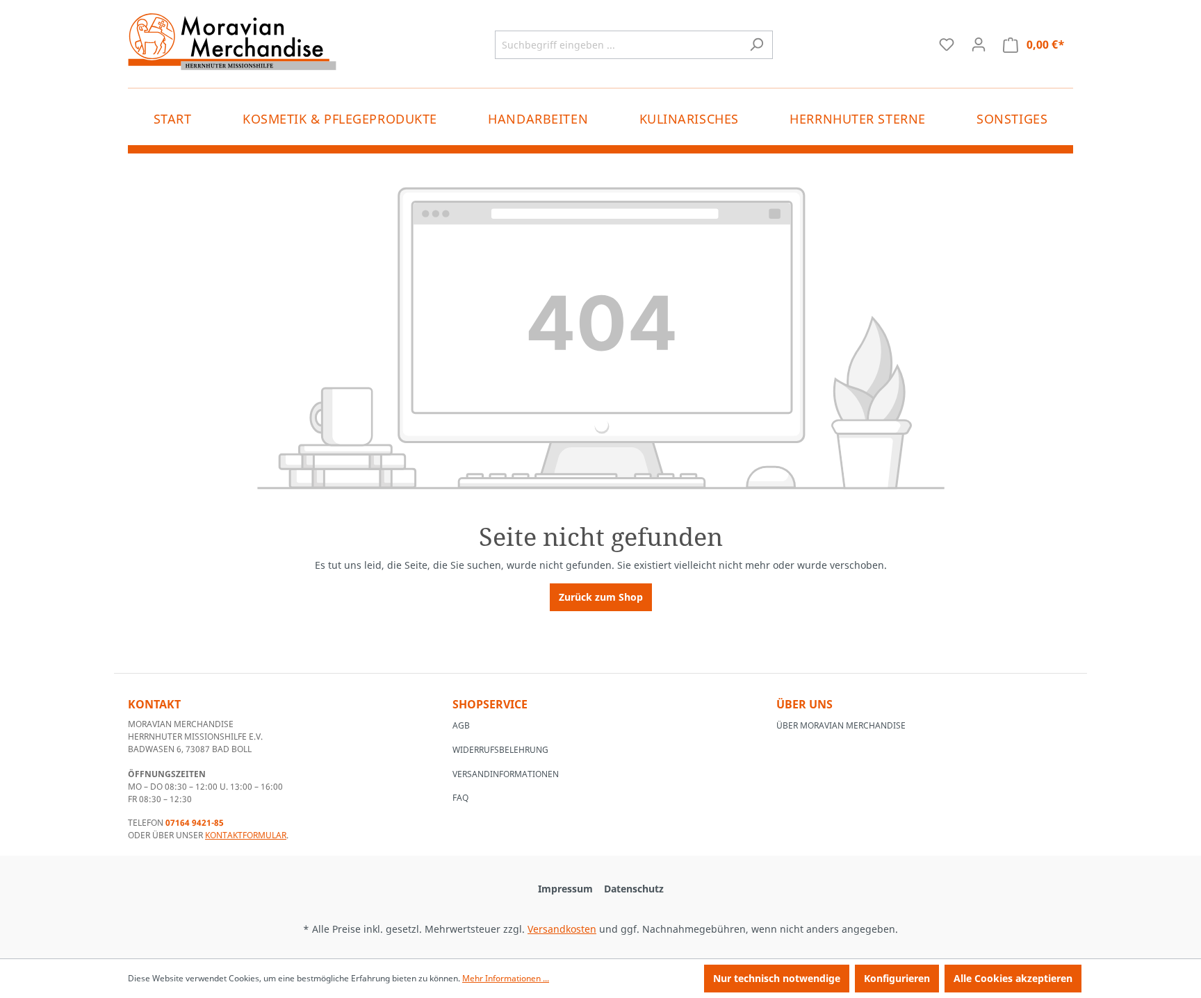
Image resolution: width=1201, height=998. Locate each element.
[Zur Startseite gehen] (232, 42)
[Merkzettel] (947, 44)
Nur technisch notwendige (776, 978)
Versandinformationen (505, 774)
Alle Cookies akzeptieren (1013, 978)
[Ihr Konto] (979, 44)
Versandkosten (562, 928)
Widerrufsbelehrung (500, 750)
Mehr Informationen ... (505, 978)
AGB (461, 725)
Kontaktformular (245, 835)
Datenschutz (634, 888)
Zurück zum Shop (601, 597)
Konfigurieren (897, 978)
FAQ (460, 798)
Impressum (565, 888)
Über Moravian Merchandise (841, 725)
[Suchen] (756, 45)
